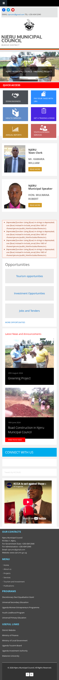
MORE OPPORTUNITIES (15, 322)
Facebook (3, 9)
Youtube (13, 9)
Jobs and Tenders (29, 310)
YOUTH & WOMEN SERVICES (41, 133)
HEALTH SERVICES (13, 118)
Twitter (8, 9)
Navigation (3, 3)
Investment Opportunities (29, 293)
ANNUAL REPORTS (13, 135)
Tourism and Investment (14, 581)
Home (6, 565)
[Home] (29, 25)
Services (7, 577)
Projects (7, 573)
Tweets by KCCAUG (12, 472)
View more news (15, 439)
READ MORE (35, 169)
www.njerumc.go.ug (18, 552)
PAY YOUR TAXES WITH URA (43, 100)
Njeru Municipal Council (21, 39)
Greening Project (19, 378)
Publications (9, 585)
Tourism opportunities (29, 276)
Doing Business (13, 101)
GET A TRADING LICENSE (44, 118)
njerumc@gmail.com (16, 14)
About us (7, 569)
